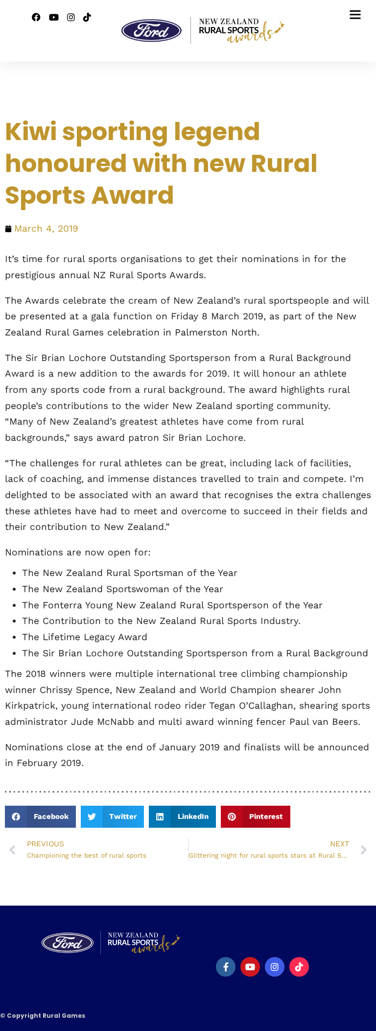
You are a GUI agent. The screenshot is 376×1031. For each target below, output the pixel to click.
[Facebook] (225, 967)
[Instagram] (71, 17)
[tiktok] (299, 967)
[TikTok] (87, 17)
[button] (40, 817)
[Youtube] (54, 17)
